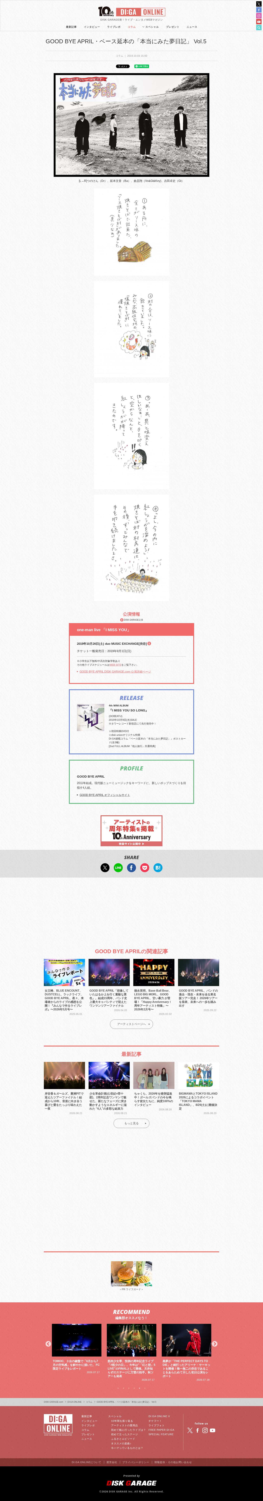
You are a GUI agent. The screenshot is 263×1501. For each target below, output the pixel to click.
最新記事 (71, 26)
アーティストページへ (131, 1024)
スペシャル (152, 26)
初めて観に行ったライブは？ (128, 1429)
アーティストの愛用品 (124, 1425)
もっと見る (131, 1123)
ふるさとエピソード (123, 1438)
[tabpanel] (76, 1353)
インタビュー (92, 26)
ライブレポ (114, 26)
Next (214, 1344)
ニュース (192, 26)
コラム (132, 26)
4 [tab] (134, 1388)
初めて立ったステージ (124, 1434)
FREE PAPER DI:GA (161, 1429)
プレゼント (172, 26)
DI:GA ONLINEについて (86, 1462)
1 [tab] (118, 1388)
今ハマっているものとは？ (127, 1447)
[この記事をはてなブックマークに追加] (158, 869)
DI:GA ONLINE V (159, 1416)
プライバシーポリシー (135, 1462)
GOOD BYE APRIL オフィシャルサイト (105, 795)
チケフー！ (155, 1420)
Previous (48, 1344)
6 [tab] (145, 1388)
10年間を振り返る (122, 1420)
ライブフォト (156, 1425)
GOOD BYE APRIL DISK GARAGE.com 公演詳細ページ (115, 671)
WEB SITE (115, 664)
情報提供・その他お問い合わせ (173, 1462)
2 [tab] (123, 1388)
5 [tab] (139, 1388)
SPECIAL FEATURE (161, 1434)
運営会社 (111, 1462)
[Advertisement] (131, 910)
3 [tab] (129, 1388)
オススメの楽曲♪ (121, 1443)
